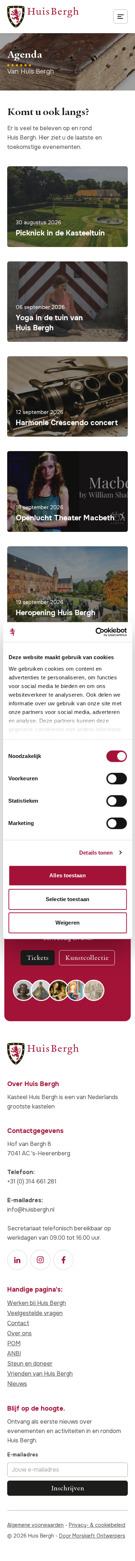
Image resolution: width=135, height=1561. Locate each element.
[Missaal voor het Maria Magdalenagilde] (76, 990)
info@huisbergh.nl (30, 1209)
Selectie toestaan (67, 899)
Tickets (38, 957)
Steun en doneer (30, 1363)
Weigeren (67, 923)
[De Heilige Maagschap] (58, 990)
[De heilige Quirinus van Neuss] (23, 990)
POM (14, 1343)
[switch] (116, 778)
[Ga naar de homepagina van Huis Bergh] (43, 16)
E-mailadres (22, 1454)
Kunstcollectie (87, 957)
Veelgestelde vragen (35, 1313)
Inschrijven (67, 1487)
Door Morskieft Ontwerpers (92, 1536)
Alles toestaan (67, 875)
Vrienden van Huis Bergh (40, 1373)
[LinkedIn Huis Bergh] (17, 1260)
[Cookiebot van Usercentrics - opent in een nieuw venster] (96, 632)
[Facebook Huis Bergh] (63, 1260)
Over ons (19, 1333)
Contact (18, 1323)
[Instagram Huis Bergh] (40, 1260)
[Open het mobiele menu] (120, 16)
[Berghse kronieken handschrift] (93, 990)
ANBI (14, 1353)
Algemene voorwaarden (35, 1525)
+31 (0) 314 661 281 (32, 1181)
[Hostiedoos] (41, 990)
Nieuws (17, 1384)
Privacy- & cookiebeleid (97, 1525)
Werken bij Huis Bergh (36, 1303)
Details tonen (96, 853)
